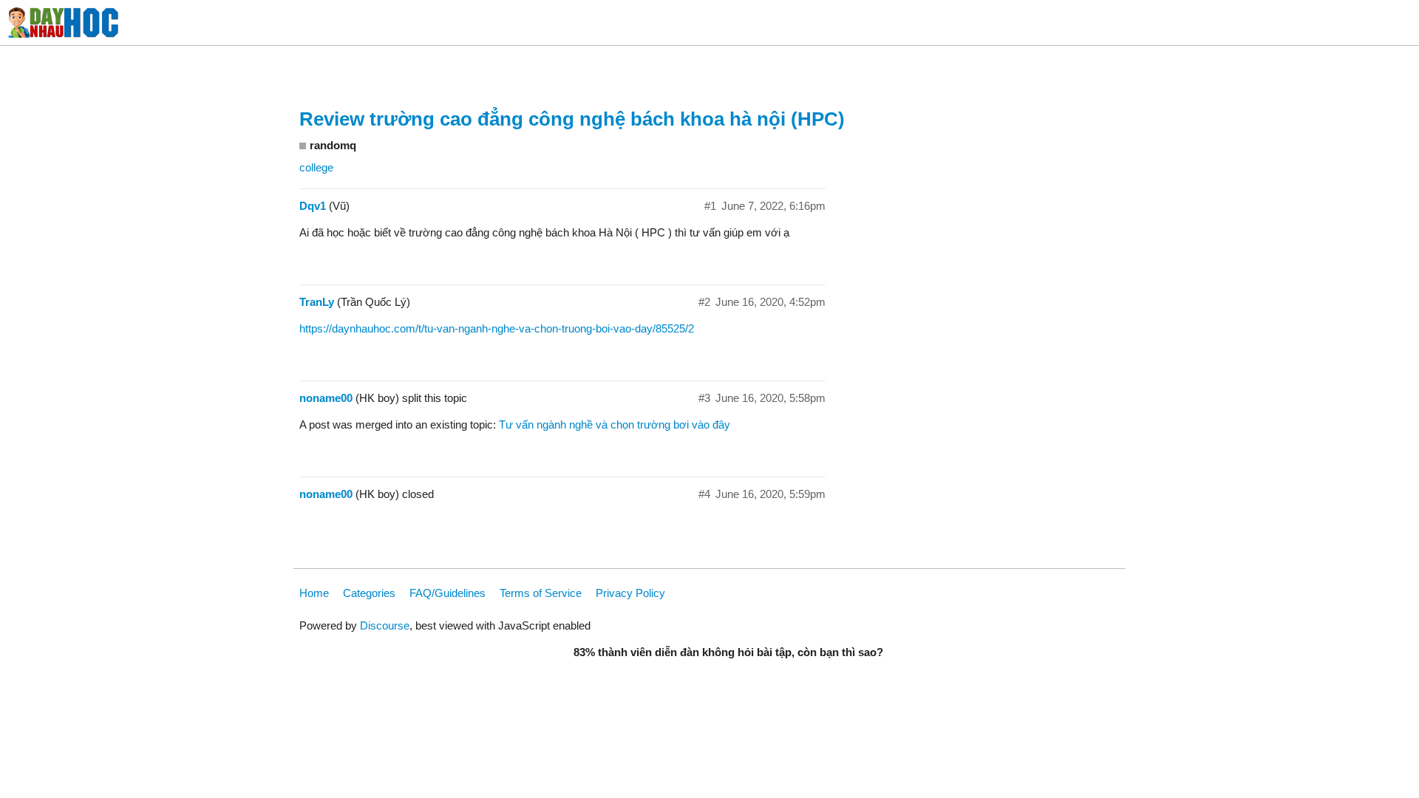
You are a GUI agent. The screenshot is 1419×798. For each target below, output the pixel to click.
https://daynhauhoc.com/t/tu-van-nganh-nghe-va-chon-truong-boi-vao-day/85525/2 (496, 328)
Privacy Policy (630, 593)
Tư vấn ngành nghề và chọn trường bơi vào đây (614, 424)
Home (314, 593)
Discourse (384, 625)
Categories (369, 593)
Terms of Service (541, 593)
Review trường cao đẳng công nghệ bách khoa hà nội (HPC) (572, 119)
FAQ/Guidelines (447, 593)
